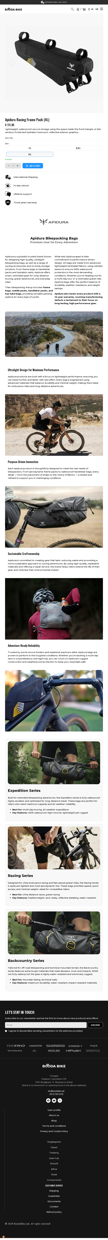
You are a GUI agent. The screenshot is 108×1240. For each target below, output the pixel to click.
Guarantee (54, 1196)
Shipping (54, 1190)
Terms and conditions (54, 1125)
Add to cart (35, 165)
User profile (54, 1110)
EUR (96, 9)
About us (54, 1115)
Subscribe (95, 1025)
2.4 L (78, 148)
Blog (54, 1120)
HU (92, 9)
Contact (54, 1206)
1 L (30, 148)
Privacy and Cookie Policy (54, 1131)
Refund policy (54, 1212)
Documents (54, 1201)
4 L (29, 154)
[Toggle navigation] (101, 9)
